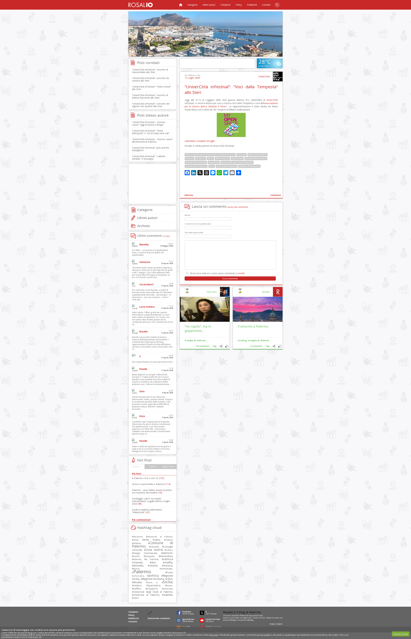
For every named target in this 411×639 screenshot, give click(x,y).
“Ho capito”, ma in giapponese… (198, 328)
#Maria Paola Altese (257, 154)
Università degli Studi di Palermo (152, 591)
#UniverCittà (237, 158)
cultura (169, 550)
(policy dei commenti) (237, 206)
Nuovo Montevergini (152, 568)
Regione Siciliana (153, 579)
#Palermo (200, 158)
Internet (137, 559)
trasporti (152, 588)
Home (180, 5)
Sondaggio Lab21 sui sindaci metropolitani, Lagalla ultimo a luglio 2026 (151, 501)
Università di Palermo (146, 594)
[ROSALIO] (140, 5)
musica (167, 565)
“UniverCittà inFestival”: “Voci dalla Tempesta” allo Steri (231, 89)
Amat (135, 540)
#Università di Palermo (196, 166)
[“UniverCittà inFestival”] (231, 136)
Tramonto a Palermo (253, 326)
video (136, 597)
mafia (168, 562)
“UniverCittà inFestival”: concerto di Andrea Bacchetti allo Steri (150, 96)
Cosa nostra (154, 550)
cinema (137, 543)
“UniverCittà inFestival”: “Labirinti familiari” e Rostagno (148, 157)
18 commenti (202, 346)
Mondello (138, 565)
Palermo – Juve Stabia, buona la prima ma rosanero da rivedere (152, 491)
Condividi (274, 346)
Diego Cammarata (145, 553)
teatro (169, 585)
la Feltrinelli (152, 559)
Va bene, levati (400, 634)
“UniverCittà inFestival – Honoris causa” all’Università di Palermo (152, 140)
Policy (239, 4)
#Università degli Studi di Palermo (237, 162)
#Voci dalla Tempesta (227, 166)
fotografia (149, 556)
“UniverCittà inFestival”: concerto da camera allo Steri (150, 79)
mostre (153, 565)
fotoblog (232, 620)
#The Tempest (222, 158)
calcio (157, 539)
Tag (267, 346)
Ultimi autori (209, 4)
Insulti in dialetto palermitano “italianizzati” (147, 511)
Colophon (225, 4)
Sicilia (167, 582)
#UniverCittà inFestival (196, 162)
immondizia (166, 556)
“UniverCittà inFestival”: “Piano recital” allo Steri (151, 88)
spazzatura (154, 585)
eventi (136, 556)
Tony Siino (211, 291)
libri (153, 562)
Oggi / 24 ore (168, 466)
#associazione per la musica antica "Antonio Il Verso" (210, 154)
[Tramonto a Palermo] (258, 309)
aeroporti (137, 536)
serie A (152, 582)
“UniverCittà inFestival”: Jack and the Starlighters (150, 149)
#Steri (210, 158)
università (167, 588)
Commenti (275, 195)
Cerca (277, 5)
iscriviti (241, 273)
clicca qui (213, 634)
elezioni (167, 553)
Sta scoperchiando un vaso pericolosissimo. (152, 362)
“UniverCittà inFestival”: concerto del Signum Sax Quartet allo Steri (150, 105)
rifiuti (169, 578)
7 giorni (152, 466)
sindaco (137, 585)
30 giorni (136, 466)
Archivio (143, 226)
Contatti (266, 4)
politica (153, 575)
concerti (154, 546)
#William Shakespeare (249, 166)
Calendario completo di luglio (200, 140)
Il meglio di (253, 340)
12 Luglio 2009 (192, 78)
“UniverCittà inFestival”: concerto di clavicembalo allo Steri (150, 71)
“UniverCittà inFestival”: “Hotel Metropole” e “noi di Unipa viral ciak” (151, 132)
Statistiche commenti (159, 618)
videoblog (249, 620)
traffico (137, 588)
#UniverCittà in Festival (255, 158)
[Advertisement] (205, 34)
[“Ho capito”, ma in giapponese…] (205, 309)
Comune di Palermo (152, 544)
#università (214, 162)
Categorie (192, 4)
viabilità (167, 595)
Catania (169, 540)
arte (146, 539)
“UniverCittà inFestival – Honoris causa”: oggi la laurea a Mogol (148, 123)
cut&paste (279, 624)
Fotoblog (242, 340)
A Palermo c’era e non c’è (148, 478)
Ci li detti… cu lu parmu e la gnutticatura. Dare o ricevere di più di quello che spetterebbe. (150, 252)
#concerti (241, 154)
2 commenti (256, 346)
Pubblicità (252, 4)
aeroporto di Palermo (159, 536)
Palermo (189, 195)
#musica (189, 158)
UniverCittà (264, 76)
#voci (211, 166)
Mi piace (280, 346)
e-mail (263, 618)
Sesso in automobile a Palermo (151, 484)
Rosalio (266, 291)
